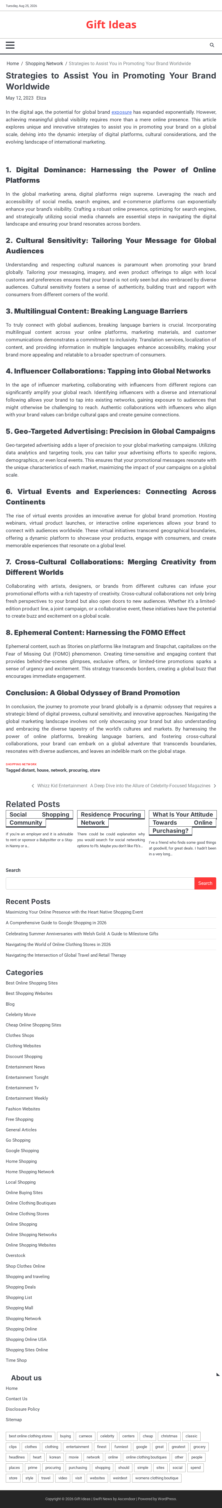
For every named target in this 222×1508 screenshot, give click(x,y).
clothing (51, 1447)
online (113, 1457)
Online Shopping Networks (31, 1234)
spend (195, 1467)
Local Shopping (21, 1182)
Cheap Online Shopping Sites (33, 1025)
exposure (122, 112)
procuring (78, 770)
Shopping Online (21, 1329)
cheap (148, 1436)
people (196, 1457)
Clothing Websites (23, 1045)
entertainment (77, 1447)
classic (191, 1436)
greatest (178, 1447)
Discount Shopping (24, 1056)
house (43, 770)
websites (97, 1478)
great (159, 1447)
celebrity (107, 1436)
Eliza (41, 98)
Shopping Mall (19, 1308)
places (14, 1467)
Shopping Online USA (26, 1339)
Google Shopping (22, 1150)
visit (78, 1478)
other (179, 1457)
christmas (169, 1436)
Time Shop (16, 1360)
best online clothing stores (30, 1436)
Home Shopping (21, 1161)
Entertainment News (25, 1067)
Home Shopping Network (30, 1171)
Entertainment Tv (22, 1087)
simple (142, 1467)
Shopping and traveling (27, 1276)
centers (128, 1436)
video (62, 1478)
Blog (10, 1004)
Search (13, 870)
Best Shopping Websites (29, 993)
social (177, 1467)
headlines (17, 1457)
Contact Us (16, 1398)
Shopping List (19, 1297)
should (123, 1467)
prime (32, 1467)
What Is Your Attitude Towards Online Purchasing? (183, 822)
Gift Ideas (111, 24)
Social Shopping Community (39, 818)
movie (74, 1457)
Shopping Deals (21, 1287)
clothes (31, 1447)
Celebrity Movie (21, 1014)
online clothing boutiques (146, 1457)
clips (13, 1447)
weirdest (120, 1478)
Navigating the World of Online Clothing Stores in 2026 (58, 944)
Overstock (15, 1255)
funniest (121, 1447)
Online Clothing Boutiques (31, 1203)
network (58, 770)
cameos (85, 1436)
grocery (199, 1447)
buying (65, 1436)
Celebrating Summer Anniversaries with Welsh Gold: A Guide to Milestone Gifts (82, 933)
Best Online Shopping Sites (32, 983)
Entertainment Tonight (27, 1077)
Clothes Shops (20, 1035)
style (29, 1478)
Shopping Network (21, 764)
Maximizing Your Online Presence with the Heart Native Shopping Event (74, 912)
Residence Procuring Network (111, 818)
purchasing (78, 1467)
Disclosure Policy (23, 1409)
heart (37, 1457)
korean (55, 1457)
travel (45, 1478)
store (95, 770)
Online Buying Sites (24, 1192)
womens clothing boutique (156, 1478)
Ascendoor (126, 1499)
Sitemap (14, 1419)
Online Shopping (21, 1224)
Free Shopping (19, 1119)
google (141, 1447)
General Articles (21, 1129)
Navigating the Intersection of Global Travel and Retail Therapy (66, 955)
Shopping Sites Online (27, 1350)
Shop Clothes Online (25, 1266)
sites (160, 1467)
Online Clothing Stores (27, 1213)
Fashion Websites (23, 1109)
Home (12, 1388)
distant (28, 770)
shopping (102, 1467)
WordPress (167, 1499)
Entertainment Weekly (27, 1098)
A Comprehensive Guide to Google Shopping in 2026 (56, 922)
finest (101, 1447)
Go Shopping (18, 1140)
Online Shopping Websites (31, 1245)
